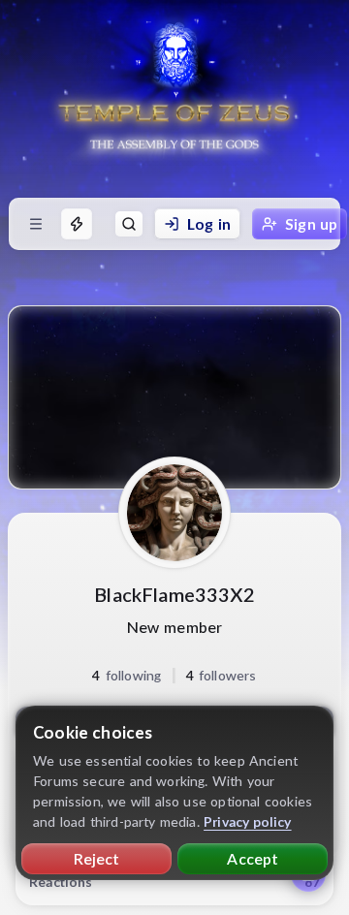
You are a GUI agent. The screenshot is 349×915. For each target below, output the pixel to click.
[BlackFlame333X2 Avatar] (174, 512)
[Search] (129, 224)
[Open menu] (35, 223)
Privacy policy (248, 821)
